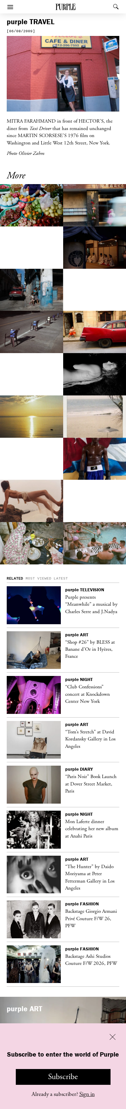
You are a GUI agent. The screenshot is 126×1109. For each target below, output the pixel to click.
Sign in (87, 1094)
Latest (61, 579)
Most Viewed (38, 579)
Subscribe (63, 1077)
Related (15, 579)
